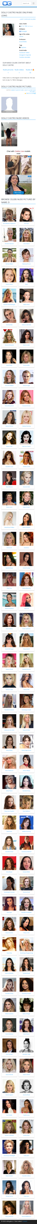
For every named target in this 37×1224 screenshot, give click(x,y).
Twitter (27, 52)
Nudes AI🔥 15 (30, 71)
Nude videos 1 (19, 71)
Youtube (21, 57)
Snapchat (28, 55)
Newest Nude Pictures (17, 90)
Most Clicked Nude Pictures (30, 90)
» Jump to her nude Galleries (28, 19)
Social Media (23, 41)
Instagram (22, 55)
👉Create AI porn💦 (30, 93)
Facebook (22, 52)
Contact (25, 1221)
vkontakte (27, 57)
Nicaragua (24, 31)
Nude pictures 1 (8, 71)
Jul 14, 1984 (24, 26)
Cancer (21, 36)
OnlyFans (23, 47)
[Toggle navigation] (33, 3)
